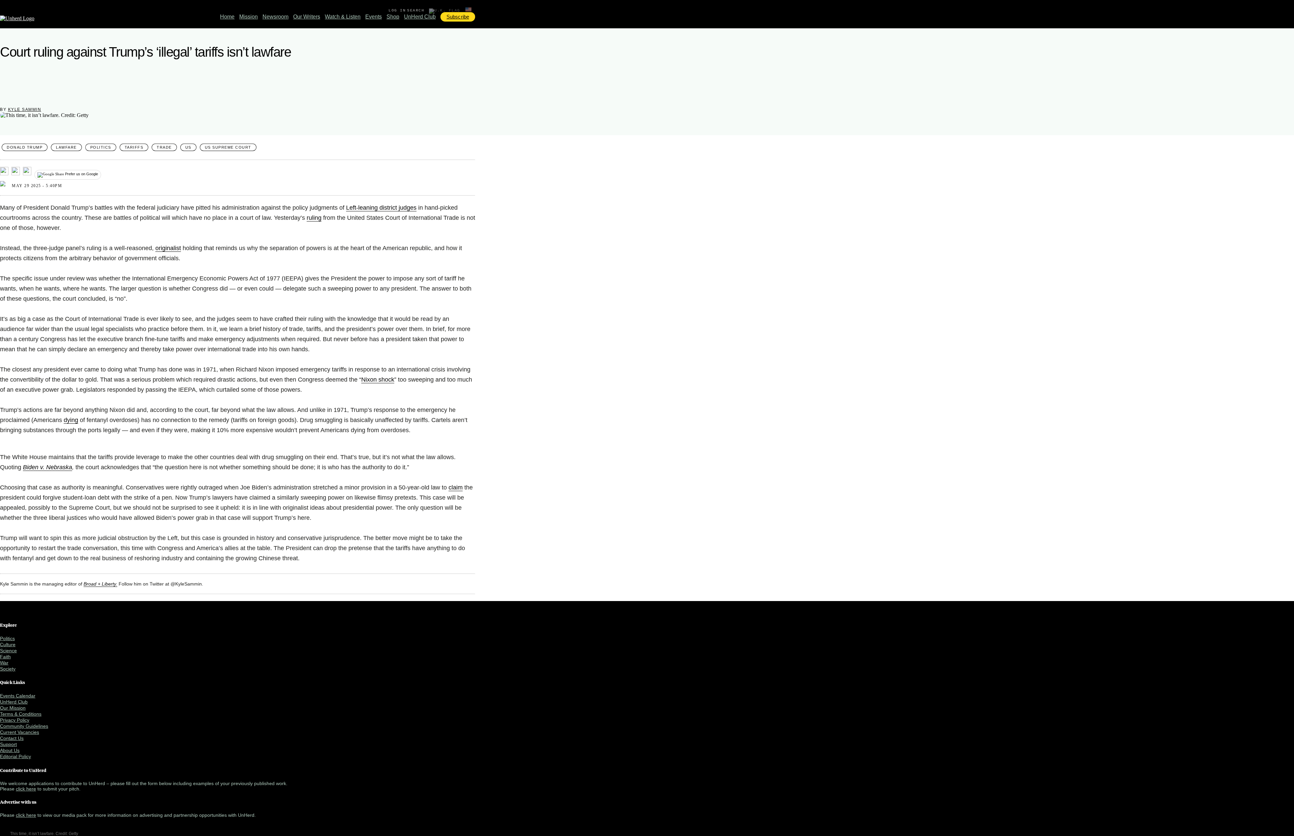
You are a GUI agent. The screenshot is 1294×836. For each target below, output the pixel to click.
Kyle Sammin (24, 109)
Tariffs (134, 147)
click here (26, 789)
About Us (10, 750)
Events (373, 17)
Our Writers (306, 17)
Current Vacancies (19, 732)
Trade (164, 147)
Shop (393, 17)
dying (71, 420)
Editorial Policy (15, 756)
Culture (8, 644)
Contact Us (12, 738)
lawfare (66, 147)
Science (8, 650)
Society (8, 668)
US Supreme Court (228, 147)
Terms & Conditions (20, 714)
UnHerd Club (420, 17)
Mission (248, 17)
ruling (314, 217)
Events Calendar (17, 695)
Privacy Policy (14, 720)
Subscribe (457, 17)
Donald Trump (24, 147)
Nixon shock (377, 379)
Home (227, 17)
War (4, 662)
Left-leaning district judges (381, 207)
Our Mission (13, 708)
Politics (100, 147)
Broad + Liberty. (100, 584)
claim (456, 487)
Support (8, 744)
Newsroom (275, 17)
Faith (5, 656)
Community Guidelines (24, 726)
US (188, 147)
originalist (168, 248)
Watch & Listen (343, 17)
